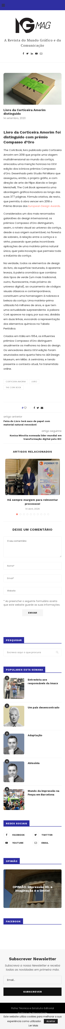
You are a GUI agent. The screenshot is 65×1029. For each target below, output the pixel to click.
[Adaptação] (13, 744)
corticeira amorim (16, 381)
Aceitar (50, 1021)
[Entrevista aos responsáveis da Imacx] (13, 688)
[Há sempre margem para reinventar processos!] (32, 477)
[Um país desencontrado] (13, 716)
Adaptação (35, 735)
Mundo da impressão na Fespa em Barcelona (43, 792)
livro (34, 381)
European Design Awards (44, 206)
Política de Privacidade (32, 1013)
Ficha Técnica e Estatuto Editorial (32, 1008)
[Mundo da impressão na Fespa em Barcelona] (13, 799)
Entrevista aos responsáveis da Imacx (43, 681)
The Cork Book (13, 387)
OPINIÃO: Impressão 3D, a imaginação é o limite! (32, 888)
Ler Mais (33, 1025)
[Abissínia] (13, 771)
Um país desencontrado (43, 707)
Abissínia (34, 763)
